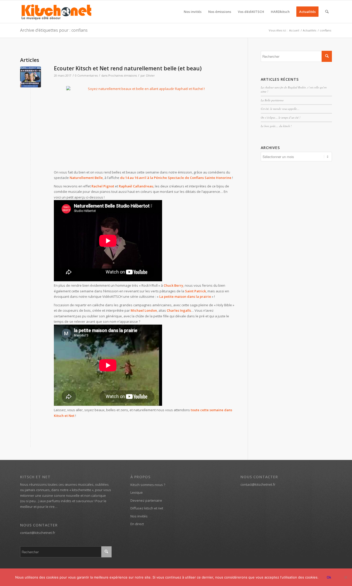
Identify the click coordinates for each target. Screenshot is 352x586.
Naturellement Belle (86, 177)
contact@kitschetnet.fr (37, 532)
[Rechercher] (327, 11)
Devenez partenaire (146, 500)
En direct (137, 524)
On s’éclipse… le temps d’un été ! (280, 117)
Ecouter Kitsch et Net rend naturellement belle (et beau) (128, 68)
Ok (329, 577)
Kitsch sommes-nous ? (147, 484)
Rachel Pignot (102, 186)
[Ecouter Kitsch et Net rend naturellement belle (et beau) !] (30, 77)
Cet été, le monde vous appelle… (280, 109)
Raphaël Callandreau (136, 186)
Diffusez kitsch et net (146, 508)
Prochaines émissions (122, 75)
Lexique (136, 492)
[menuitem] (192, 11)
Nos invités (139, 516)
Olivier (150, 75)
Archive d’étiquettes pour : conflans (54, 30)
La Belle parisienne (272, 100)
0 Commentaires (86, 75)
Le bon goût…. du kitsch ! (276, 126)
